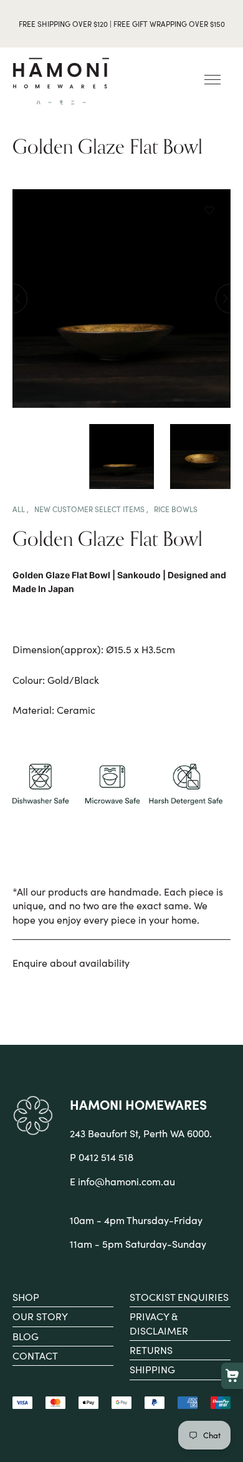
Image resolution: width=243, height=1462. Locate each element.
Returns (151, 1349)
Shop (25, 1296)
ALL (19, 509)
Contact (35, 1355)
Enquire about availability (71, 962)
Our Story (40, 1316)
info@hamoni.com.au (126, 1181)
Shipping (152, 1369)
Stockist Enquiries (179, 1296)
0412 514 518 (106, 1156)
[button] (209, 211)
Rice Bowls (176, 509)
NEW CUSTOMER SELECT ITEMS (90, 509)
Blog (25, 1336)
